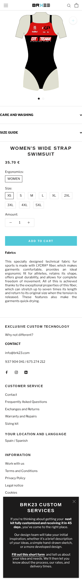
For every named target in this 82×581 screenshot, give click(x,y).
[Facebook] (6, 372)
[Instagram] (16, 372)
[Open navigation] (6, 5)
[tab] (41, 115)
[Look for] (69, 5)
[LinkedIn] (26, 372)
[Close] (74, 501)
